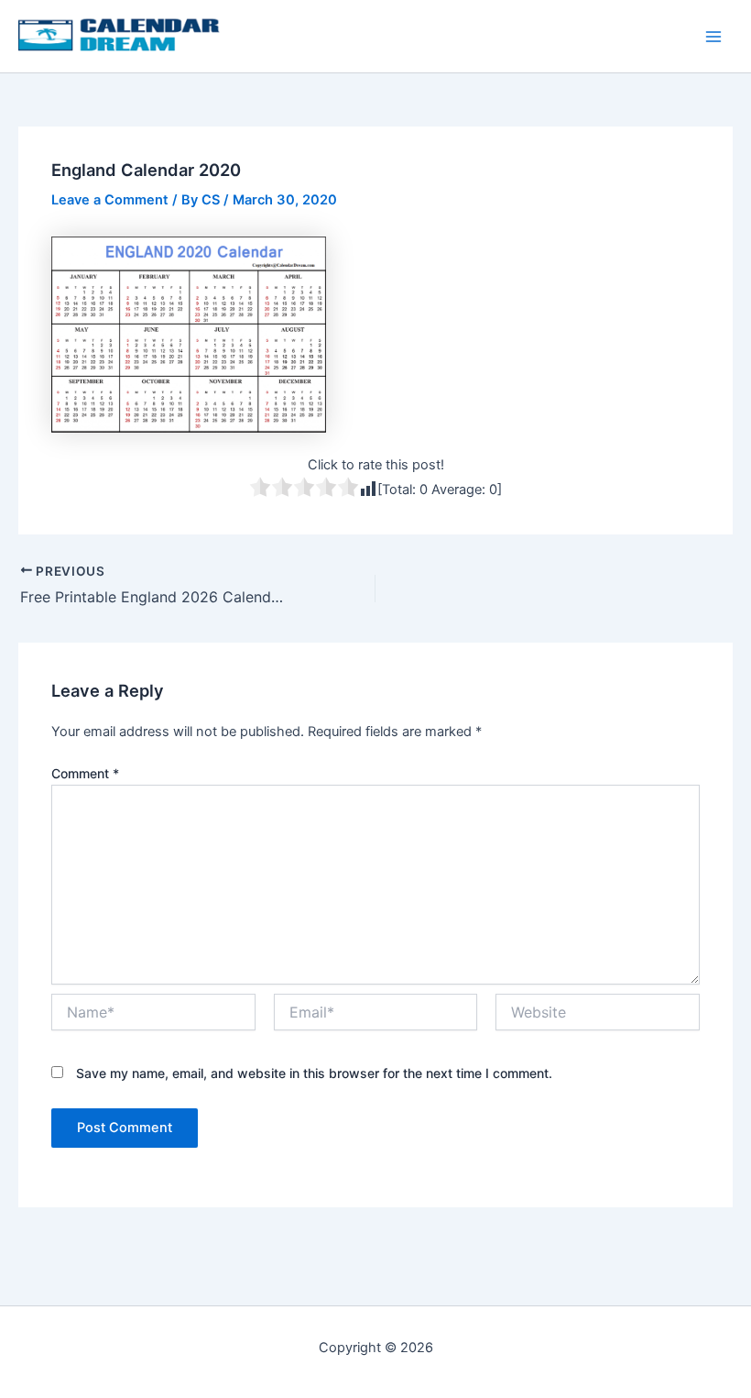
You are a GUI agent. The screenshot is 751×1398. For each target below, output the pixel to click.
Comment (85, 773)
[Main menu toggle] (713, 36)
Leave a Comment (110, 200)
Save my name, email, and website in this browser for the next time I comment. (314, 1073)
